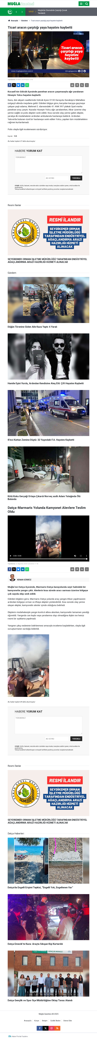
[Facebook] (9, 85)
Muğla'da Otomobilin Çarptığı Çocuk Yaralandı (52, 11)
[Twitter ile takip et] (45, 1028)
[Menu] (81, 4)
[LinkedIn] (23, 85)
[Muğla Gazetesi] (21, 3)
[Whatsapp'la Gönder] (27, 85)
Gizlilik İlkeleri (55, 1021)
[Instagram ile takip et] (51, 1028)
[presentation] (16, 11)
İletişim (44, 1021)
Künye (36, 1021)
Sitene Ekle (67, 1021)
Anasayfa (14, 21)
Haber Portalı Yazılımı (20, 1036)
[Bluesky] (18, 85)
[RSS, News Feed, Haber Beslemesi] (57, 1028)
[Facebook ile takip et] (40, 1028)
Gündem (24, 21)
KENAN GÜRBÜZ (24, 580)
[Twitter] (14, 85)
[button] (77, 85)
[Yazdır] (72, 85)
